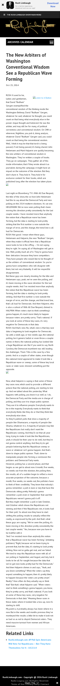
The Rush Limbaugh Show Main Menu (24, 15)
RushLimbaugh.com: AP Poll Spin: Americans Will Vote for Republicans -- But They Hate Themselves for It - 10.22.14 (29, 643)
